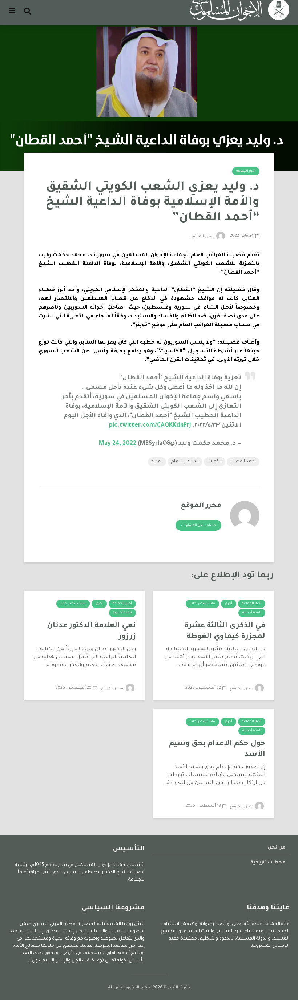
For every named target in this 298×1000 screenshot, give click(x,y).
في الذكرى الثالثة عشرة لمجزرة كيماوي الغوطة (224, 631)
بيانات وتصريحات (202, 604)
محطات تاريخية (268, 862)
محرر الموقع (203, 236)
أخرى (228, 604)
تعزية (157, 461)
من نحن (277, 847)
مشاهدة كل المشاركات (198, 525)
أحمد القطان (243, 461)
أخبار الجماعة (245, 171)
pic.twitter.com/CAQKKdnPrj (150, 425)
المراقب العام (185, 461)
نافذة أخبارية (251, 613)
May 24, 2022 (117, 443)
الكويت (215, 461)
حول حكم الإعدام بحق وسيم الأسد (217, 749)
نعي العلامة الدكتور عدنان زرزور (91, 631)
